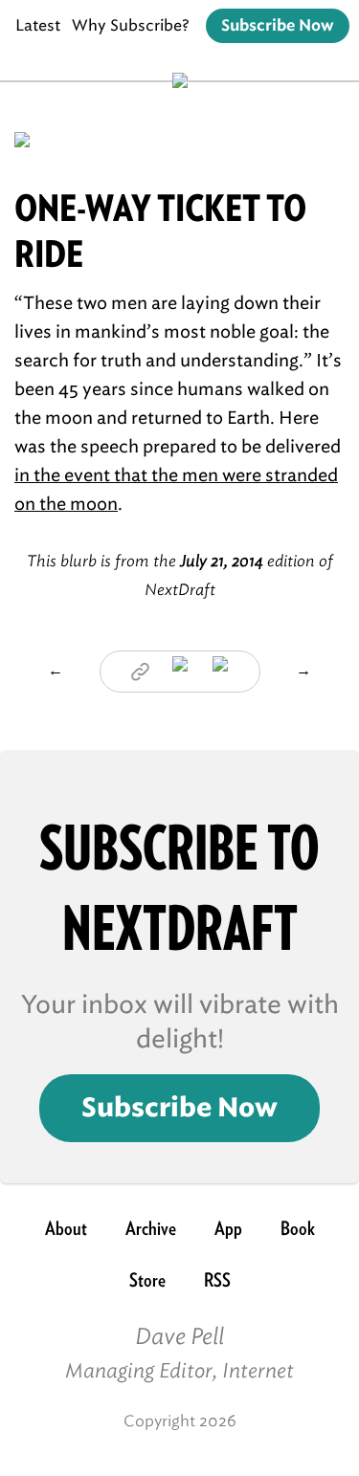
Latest (37, 25)
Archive (150, 1228)
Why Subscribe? (131, 25)
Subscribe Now (277, 25)
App (228, 1228)
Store (147, 1279)
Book (297, 1228)
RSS (217, 1279)
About (66, 1228)
